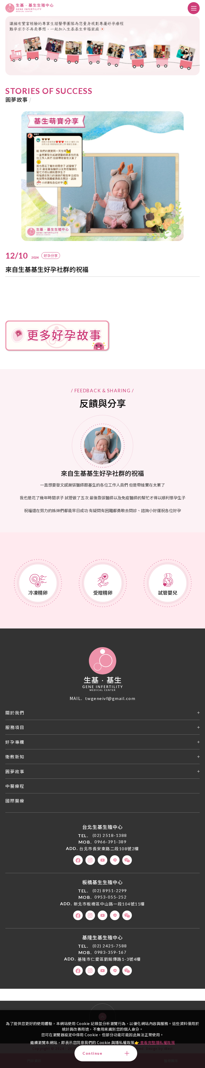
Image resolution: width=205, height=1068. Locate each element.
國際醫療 (15, 800)
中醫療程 (15, 786)
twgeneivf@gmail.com (110, 698)
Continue (92, 1053)
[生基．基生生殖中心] (102, 669)
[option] (102, 176)
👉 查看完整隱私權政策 (155, 1042)
